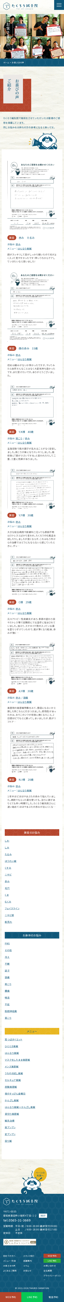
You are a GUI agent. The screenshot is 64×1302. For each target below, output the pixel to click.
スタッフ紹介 (29, 1255)
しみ (7, 847)
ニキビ (8, 874)
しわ (7, 840)
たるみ (8, 854)
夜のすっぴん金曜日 (15, 1093)
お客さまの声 (9, 1265)
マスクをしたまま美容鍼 (17, 1059)
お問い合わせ (49, 1265)
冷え (7, 957)
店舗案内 (27, 1260)
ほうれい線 (10, 861)
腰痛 (7, 990)
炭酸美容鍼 (11, 1086)
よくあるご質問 (10, 1270)
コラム (26, 1265)
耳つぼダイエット (13, 1039)
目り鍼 (8, 1141)
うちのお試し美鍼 (14, 1073)
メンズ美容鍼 (12, 1066)
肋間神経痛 (11, 1011)
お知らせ (27, 1270)
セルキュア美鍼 (13, 1080)
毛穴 (7, 888)
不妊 (7, 1004)
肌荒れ (8, 922)
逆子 (7, 970)
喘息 (7, 997)
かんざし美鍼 (12, 1100)
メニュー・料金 (9, 1260)
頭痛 (25, 697)
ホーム (6, 62)
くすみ (8, 867)
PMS (7, 943)
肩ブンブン (10, 1127)
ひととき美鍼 (11, 1046)
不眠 (7, 963)
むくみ (8, 901)
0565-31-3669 (20, 1220)
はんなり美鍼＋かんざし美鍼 (20, 1107)
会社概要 (47, 1270)
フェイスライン (12, 908)
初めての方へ (9, 1255)
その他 (8, 950)
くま (7, 894)
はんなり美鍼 (25, 248)
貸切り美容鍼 (12, 1113)
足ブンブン (10, 1134)
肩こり (19, 438)
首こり (8, 1018)
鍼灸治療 (9, 1120)
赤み (18, 244)
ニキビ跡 (9, 915)
